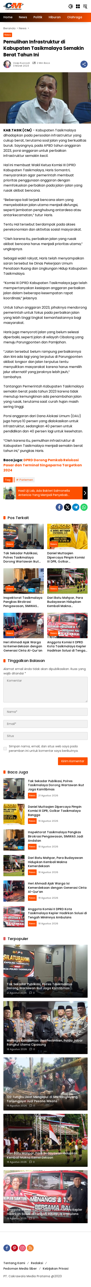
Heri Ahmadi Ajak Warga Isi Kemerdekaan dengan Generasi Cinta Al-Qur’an (22, 646)
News (7, 34)
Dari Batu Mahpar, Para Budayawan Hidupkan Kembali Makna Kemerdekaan (65, 602)
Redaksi (37, 1263)
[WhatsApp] (84, 507)
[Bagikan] (84, 64)
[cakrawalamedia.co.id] (33, 6)
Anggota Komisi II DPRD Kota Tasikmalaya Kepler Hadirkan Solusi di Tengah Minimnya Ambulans (67, 646)
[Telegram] (75, 507)
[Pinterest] (14, 1248)
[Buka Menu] (77, 6)
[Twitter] (67, 507)
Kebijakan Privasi (55, 1268)
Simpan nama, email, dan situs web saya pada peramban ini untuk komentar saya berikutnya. (43, 748)
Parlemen (26, 480)
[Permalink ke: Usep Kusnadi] (8, 64)
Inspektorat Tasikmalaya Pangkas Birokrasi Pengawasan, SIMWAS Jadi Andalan (22, 602)
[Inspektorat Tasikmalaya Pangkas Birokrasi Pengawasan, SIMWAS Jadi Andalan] (23, 581)
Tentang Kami (14, 1263)
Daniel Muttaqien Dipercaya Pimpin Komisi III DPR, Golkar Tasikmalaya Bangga (66, 557)
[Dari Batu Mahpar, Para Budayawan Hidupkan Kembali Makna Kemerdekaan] (67, 581)
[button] (70, 6)
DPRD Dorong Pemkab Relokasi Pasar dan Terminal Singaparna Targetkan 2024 (42, 465)
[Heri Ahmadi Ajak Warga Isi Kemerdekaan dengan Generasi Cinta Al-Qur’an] (23, 625)
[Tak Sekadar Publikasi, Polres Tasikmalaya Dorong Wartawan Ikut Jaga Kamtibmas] (23, 536)
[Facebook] (59, 507)
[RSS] (30, 1248)
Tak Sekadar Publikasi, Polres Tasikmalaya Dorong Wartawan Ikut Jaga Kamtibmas (21, 557)
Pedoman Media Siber (20, 1268)
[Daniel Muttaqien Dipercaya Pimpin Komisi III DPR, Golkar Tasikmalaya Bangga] (67, 536)
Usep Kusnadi (21, 63)
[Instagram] (22, 1248)
